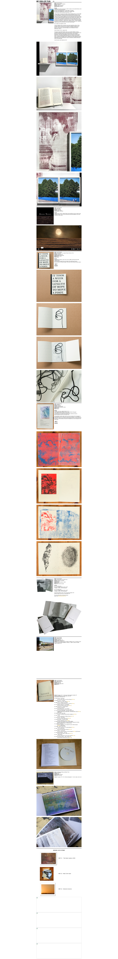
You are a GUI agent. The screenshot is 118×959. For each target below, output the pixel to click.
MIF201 (73, 703)
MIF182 (73, 735)
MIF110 (69, 718)
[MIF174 (70, 733)
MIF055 (75, 714)
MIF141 (70, 729)
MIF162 (79, 711)
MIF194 (73, 699)
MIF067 (59, 725)
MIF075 (72, 727)
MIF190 (74, 731)
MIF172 (68, 701)
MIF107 (70, 705)
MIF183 (70, 737)
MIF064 (68, 720)
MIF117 (72, 716)
